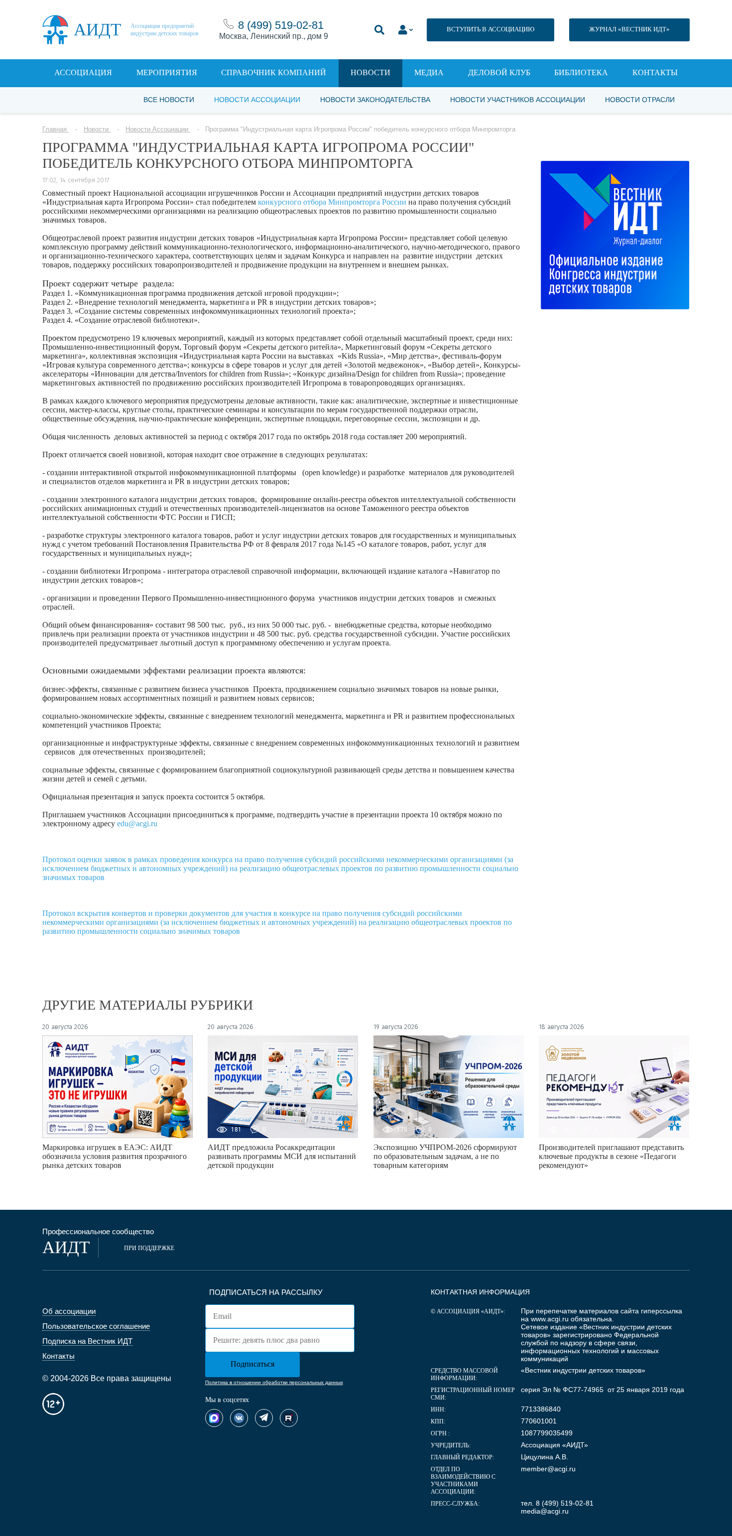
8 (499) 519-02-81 (281, 25)
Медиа (429, 72)
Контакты (655, 72)
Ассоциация (83, 72)
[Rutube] (289, 1418)
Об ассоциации (69, 1311)
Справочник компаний (273, 72)
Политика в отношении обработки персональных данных (274, 1382)
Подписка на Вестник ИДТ (87, 1341)
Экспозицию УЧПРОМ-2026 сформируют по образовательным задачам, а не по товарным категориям (445, 1156)
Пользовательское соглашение (96, 1326)
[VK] (239, 1418)
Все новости (168, 100)
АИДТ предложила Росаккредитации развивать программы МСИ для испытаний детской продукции (282, 1156)
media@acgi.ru (545, 1511)
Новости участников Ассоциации (517, 100)
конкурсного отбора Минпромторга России (332, 202)
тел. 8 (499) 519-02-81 (557, 1503)
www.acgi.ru (550, 1319)
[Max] (214, 1418)
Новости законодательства (375, 100)
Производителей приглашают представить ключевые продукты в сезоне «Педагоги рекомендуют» (611, 1156)
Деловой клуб (499, 72)
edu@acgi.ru (137, 823)
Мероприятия (166, 72)
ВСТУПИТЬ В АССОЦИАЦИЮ (490, 29)
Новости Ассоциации (257, 100)
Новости (370, 72)
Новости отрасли (640, 100)
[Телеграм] (264, 1418)
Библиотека (581, 72)
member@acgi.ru (548, 1469)
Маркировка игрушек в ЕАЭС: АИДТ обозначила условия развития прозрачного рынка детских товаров (114, 1156)
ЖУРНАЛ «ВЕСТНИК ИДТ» (629, 29)
